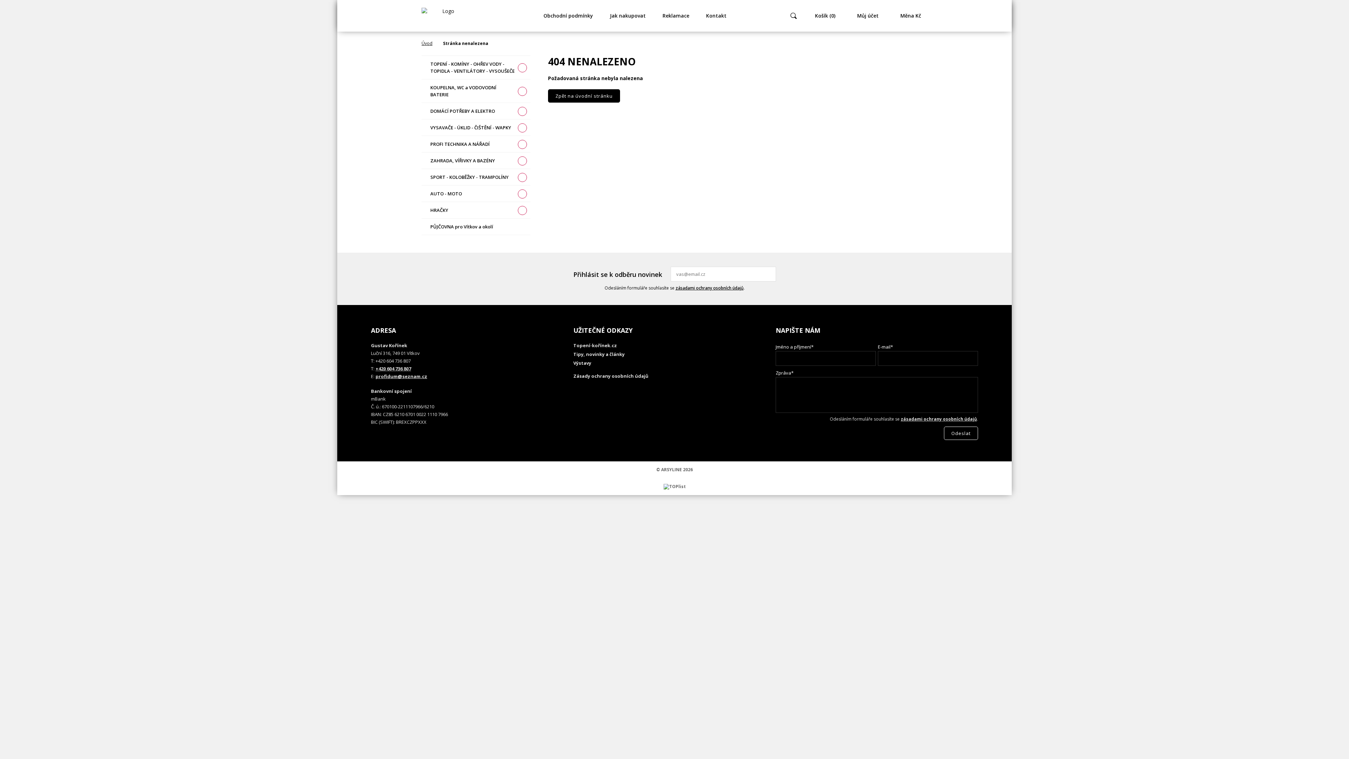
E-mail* (885, 347)
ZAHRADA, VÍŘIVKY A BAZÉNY (462, 160)
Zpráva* (785, 373)
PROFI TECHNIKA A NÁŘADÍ (460, 144)
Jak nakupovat (628, 15)
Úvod (427, 43)
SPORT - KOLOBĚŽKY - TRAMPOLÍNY (469, 177)
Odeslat (769, 274)
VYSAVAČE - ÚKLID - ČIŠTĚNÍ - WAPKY (470, 127)
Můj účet (868, 15)
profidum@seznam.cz (401, 376)
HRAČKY (439, 210)
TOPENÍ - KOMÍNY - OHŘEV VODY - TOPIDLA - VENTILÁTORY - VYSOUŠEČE (472, 67)
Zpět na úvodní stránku (584, 96)
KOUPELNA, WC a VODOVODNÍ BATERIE (463, 91)
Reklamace (676, 15)
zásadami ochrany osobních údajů (710, 288)
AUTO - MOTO (446, 193)
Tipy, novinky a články (599, 354)
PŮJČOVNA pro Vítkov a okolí (461, 226)
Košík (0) (825, 15)
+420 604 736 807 (393, 368)
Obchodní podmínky (568, 15)
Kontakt (716, 15)
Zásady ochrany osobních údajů (611, 376)
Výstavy (582, 363)
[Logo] (445, 16)
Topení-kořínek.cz (595, 345)
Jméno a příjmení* (795, 347)
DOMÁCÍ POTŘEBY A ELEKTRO (462, 111)
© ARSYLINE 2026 (674, 470)
